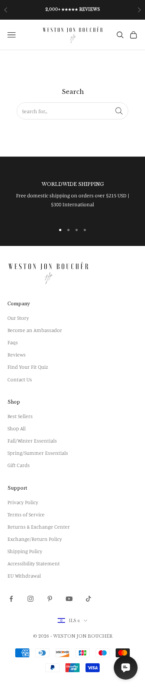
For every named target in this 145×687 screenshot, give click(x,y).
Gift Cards (18, 465)
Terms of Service (26, 514)
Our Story (18, 318)
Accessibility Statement (33, 563)
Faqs (12, 342)
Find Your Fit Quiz (27, 367)
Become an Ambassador (34, 330)
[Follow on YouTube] (69, 598)
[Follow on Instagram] (30, 598)
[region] (72, 194)
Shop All (16, 428)
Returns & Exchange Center (38, 526)
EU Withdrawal (24, 575)
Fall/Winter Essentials (32, 440)
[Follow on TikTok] (88, 598)
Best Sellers (20, 416)
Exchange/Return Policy (34, 539)
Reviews (16, 354)
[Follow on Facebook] (11, 598)
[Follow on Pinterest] (50, 598)
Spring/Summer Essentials (37, 453)
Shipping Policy (24, 551)
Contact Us (19, 379)
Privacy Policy (22, 502)
